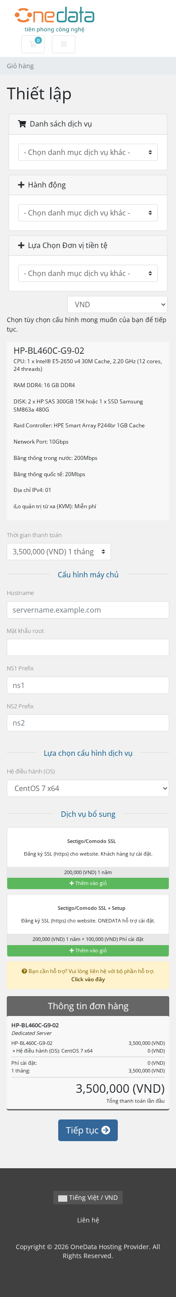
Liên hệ (88, 1220)
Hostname (20, 593)
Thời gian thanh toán (34, 535)
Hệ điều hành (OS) (31, 771)
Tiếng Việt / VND (92, 1197)
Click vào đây (88, 979)
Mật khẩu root (25, 631)
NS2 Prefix (20, 706)
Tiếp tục (83, 1130)
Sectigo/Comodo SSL (91, 841)
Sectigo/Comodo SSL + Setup (90, 907)
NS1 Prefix (20, 668)
